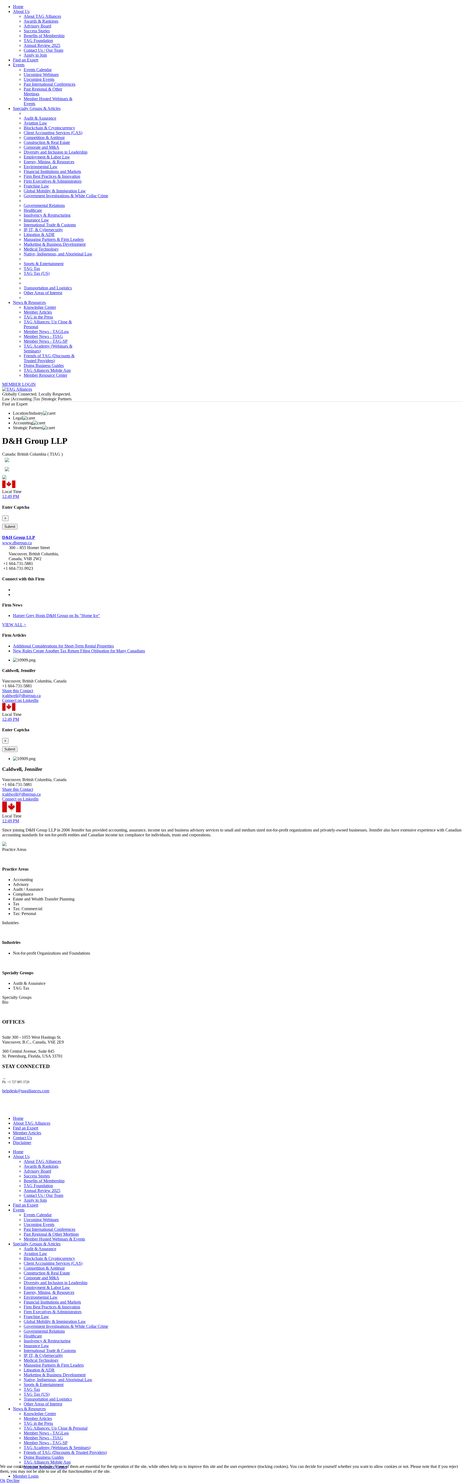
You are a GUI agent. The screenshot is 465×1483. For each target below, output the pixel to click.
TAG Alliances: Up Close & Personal (55, 1428)
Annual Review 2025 (42, 45)
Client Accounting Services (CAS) (53, 132)
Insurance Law (36, 220)
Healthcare (33, 210)
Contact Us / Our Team (43, 50)
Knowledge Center (40, 307)
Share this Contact (17, 690)
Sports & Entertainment (44, 263)
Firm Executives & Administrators (53, 181)
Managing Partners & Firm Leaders (54, 239)
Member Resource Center (45, 375)
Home (18, 6)
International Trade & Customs (50, 225)
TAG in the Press (38, 317)
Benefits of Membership (44, 35)
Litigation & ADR (39, 234)
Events (18, 65)
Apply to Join (35, 55)
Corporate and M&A (41, 147)
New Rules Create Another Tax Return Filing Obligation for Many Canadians (79, 651)
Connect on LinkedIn (20, 700)
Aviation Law (35, 123)
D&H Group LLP (18, 537)
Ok (2, 1480)
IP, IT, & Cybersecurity (43, 229)
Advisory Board (37, 26)
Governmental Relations (44, 205)
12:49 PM (10, 496)
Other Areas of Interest (43, 292)
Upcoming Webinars (41, 74)
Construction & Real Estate (47, 142)
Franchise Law (36, 186)
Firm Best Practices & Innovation (52, 176)
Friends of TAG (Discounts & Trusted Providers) (49, 358)
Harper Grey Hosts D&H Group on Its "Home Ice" (56, 615)
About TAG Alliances (42, 16)
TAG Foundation (38, 40)
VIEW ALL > (14, 624)
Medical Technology (41, 249)
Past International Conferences (49, 84)
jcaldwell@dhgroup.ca (21, 695)
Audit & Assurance (40, 118)
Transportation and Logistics (48, 288)
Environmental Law (41, 166)
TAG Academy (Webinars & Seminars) (57, 1447)
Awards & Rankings (41, 21)
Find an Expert (25, 60)
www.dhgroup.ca (17, 542)
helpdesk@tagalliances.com (25, 1091)
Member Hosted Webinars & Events (54, 1239)
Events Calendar (38, 69)
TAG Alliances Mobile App (47, 370)
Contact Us (22, 1137)
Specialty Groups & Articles (37, 108)
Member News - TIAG (43, 336)
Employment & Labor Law (47, 157)
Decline (13, 1480)
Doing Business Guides (44, 365)
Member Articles (38, 312)
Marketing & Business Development (55, 244)
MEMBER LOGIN (19, 384)
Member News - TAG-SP (46, 341)
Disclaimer (22, 1142)
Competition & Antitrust (44, 137)
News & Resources (29, 302)
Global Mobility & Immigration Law (55, 191)
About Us (21, 11)
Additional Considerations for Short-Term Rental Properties (63, 646)
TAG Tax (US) (37, 273)
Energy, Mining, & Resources (49, 162)
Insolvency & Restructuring (47, 215)
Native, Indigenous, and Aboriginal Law (58, 254)
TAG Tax (32, 268)
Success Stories (37, 31)
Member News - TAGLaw (46, 331)
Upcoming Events (39, 79)
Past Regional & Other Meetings (51, 1234)
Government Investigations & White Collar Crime (66, 195)
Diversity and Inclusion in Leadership (55, 152)
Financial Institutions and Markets (52, 171)
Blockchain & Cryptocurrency (49, 128)
